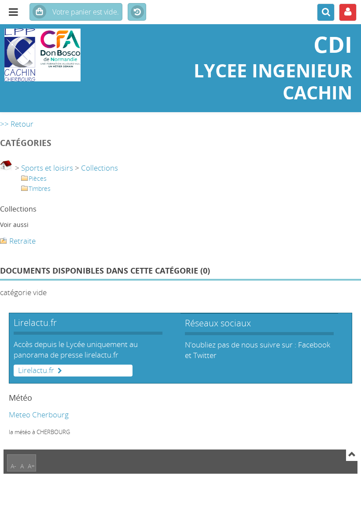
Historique (137, 12)
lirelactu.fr (101, 355)
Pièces (38, 178)
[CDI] (60, 55)
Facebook (314, 345)
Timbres (40, 188)
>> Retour (16, 124)
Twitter (205, 355)
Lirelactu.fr (36, 370)
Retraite (22, 241)
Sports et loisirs (47, 168)
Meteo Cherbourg (39, 414)
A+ (31, 466)
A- (13, 466)
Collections (99, 168)
